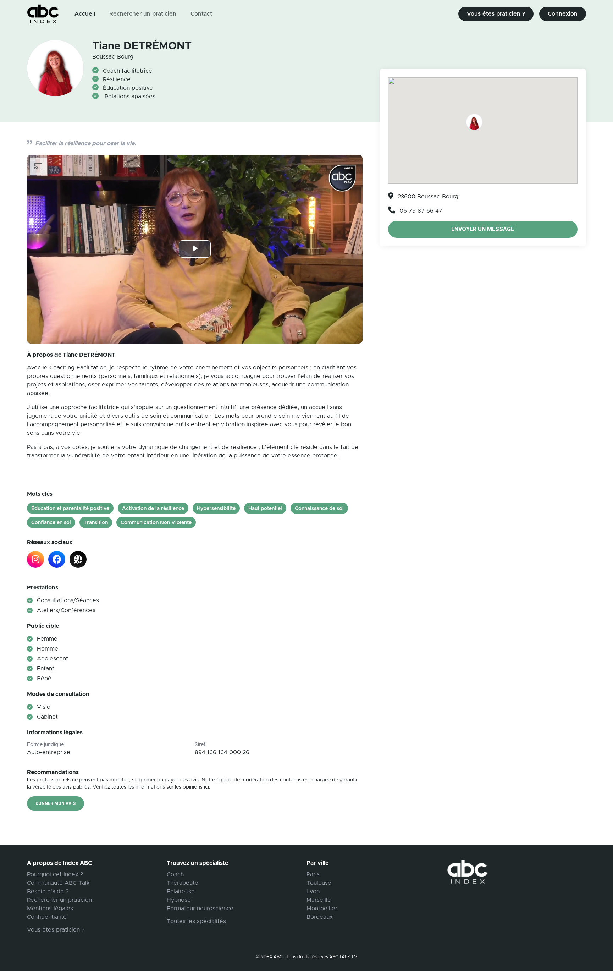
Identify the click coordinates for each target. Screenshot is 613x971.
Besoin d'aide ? (47, 891)
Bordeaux (319, 917)
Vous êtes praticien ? (496, 14)
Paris (313, 874)
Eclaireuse (181, 891)
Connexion (563, 14)
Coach (175, 874)
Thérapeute (182, 883)
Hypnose (179, 900)
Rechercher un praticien (142, 14)
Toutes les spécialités (196, 921)
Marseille (318, 900)
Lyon (313, 891)
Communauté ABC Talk (58, 883)
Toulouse (318, 883)
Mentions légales (50, 908)
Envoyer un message (482, 229)
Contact (201, 14)
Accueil (84, 14)
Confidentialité (47, 917)
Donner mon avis (55, 803)
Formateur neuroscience (200, 908)
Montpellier (321, 908)
